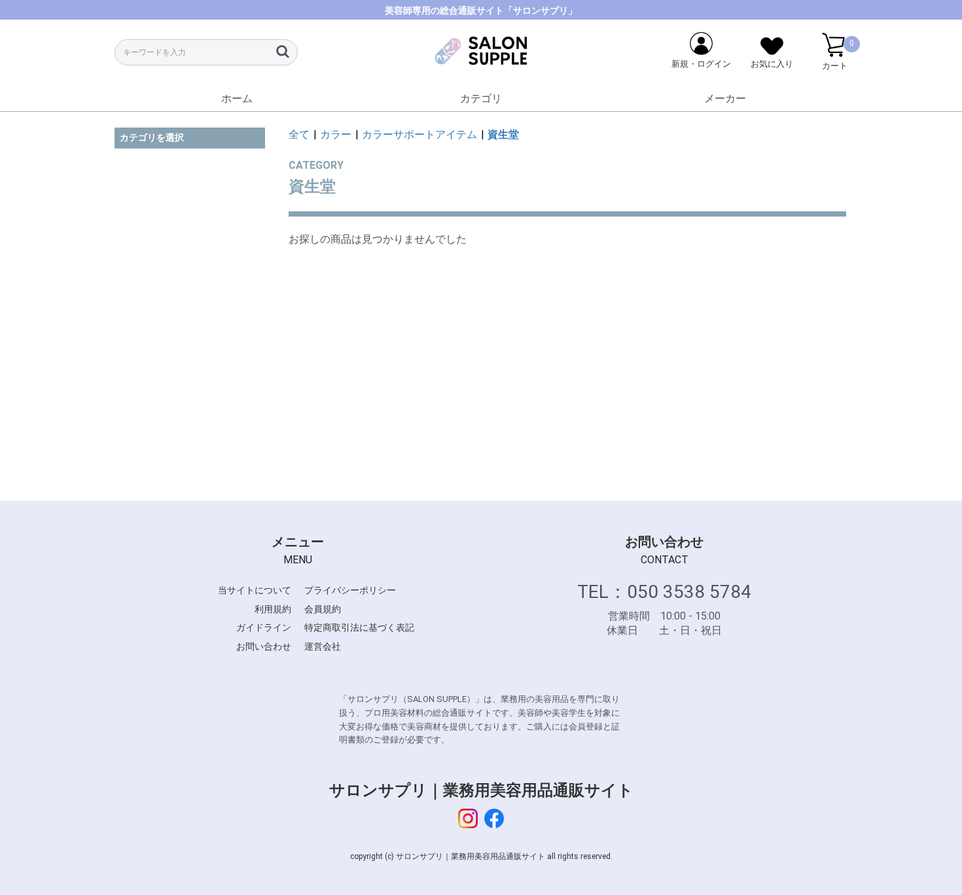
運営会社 (322, 646)
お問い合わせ (263, 646)
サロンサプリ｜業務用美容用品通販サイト (481, 790)
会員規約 (322, 609)
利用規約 (273, 609)
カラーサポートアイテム (419, 134)
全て (299, 134)
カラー (335, 134)
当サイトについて (254, 590)
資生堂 (503, 134)
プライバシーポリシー (350, 590)
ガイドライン (263, 627)
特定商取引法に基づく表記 (359, 627)
